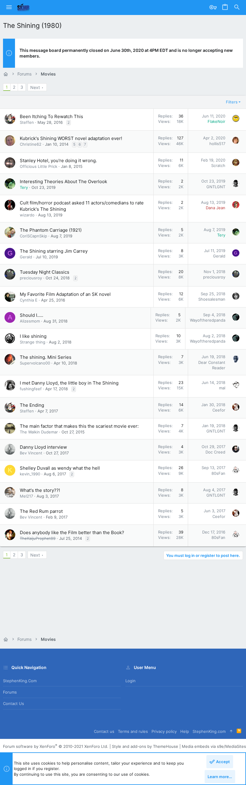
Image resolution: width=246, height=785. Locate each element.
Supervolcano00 (35, 363)
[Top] (231, 731)
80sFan (218, 473)
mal (222, 387)
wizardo (27, 215)
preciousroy (31, 277)
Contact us (13, 703)
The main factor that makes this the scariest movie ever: (79, 426)
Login (130, 680)
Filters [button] (232, 102)
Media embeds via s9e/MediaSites (214, 746)
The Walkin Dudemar (39, 432)
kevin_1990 (30, 473)
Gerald (26, 256)
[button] (9, 7)
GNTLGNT (215, 186)
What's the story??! (40, 490)
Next (35, 87)
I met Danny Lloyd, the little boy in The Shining (69, 383)
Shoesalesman (211, 299)
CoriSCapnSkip (33, 235)
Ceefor (218, 410)
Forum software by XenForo (55, 746)
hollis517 (217, 143)
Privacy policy (164, 731)
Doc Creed (215, 452)
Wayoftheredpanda (207, 320)
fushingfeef (31, 388)
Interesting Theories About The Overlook (63, 181)
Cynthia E (29, 300)
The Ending (32, 405)
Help (184, 731)
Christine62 (30, 144)
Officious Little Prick (38, 166)
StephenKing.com (20, 680)
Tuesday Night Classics (44, 272)
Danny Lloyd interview (43, 447)
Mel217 (26, 496)
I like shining (33, 336)
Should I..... (31, 315)
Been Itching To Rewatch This (51, 116)
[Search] (237, 7)
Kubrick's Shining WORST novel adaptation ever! (71, 138)
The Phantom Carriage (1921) (51, 230)
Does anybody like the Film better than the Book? (72, 532)
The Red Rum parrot (41, 511)
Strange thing (32, 342)
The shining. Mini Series (45, 357)
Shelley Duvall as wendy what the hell (60, 468)
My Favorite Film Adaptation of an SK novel (65, 294)
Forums (10, 692)
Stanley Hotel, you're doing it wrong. (58, 160)
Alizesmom (30, 321)
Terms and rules (133, 731)
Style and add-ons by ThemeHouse (145, 746)
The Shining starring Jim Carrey (54, 251)
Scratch (218, 165)
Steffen (27, 122)
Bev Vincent (31, 452)
